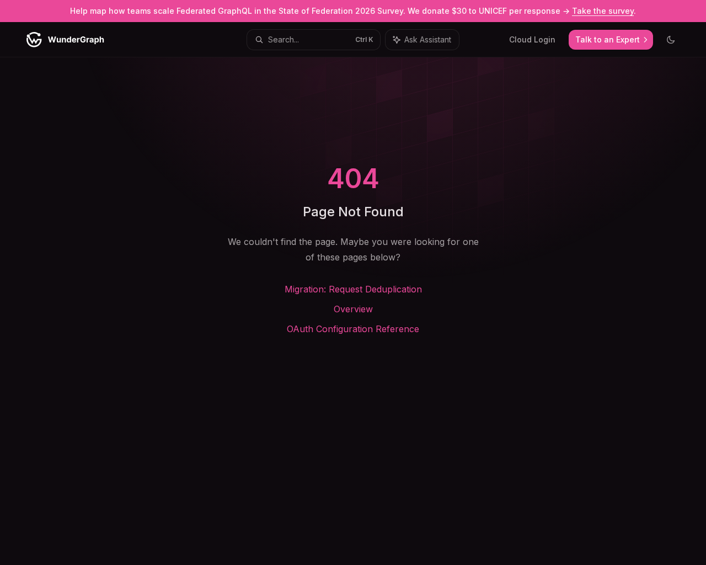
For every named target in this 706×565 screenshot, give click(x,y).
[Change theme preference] (671, 40)
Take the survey (603, 10)
